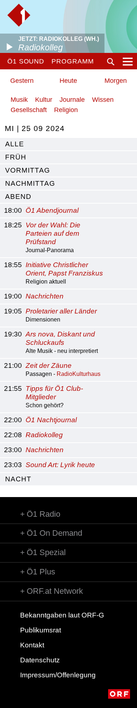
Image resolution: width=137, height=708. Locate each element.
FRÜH (15, 157)
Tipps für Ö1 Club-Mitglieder (54, 393)
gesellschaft (29, 109)
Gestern (22, 80)
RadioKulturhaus (78, 374)
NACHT (18, 479)
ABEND (18, 196)
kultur (43, 99)
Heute (68, 80)
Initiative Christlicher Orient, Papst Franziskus (64, 269)
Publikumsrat (40, 630)
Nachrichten (45, 296)
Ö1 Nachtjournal (51, 420)
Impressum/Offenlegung (58, 675)
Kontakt (32, 645)
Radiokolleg (44, 435)
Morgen (115, 80)
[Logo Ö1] (18, 15)
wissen (103, 99)
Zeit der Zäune (49, 365)
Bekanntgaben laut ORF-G (62, 615)
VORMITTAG (27, 170)
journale (72, 99)
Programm (73, 61)
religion (66, 109)
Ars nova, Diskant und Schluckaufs (60, 338)
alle (14, 144)
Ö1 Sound (25, 61)
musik (19, 99)
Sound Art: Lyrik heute (60, 465)
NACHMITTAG (30, 183)
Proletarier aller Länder (61, 311)
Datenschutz (40, 660)
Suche (110, 61)
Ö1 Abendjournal (52, 210)
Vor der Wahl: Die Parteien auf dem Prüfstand (53, 233)
